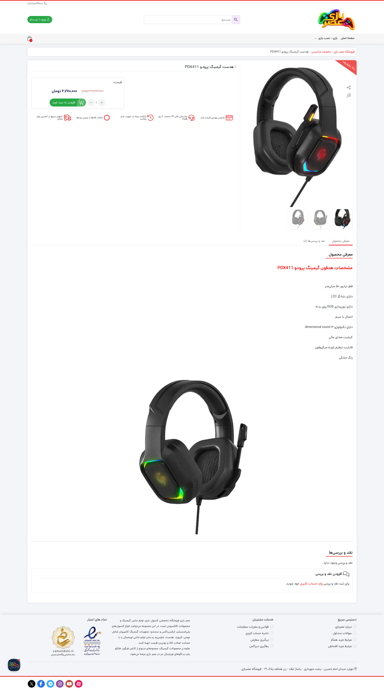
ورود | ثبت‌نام (38, 19)
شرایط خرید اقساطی (340, 646)
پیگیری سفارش (259, 640)
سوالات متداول (342, 633)
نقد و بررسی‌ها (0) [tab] (314, 241)
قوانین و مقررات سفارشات (253, 627)
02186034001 (35, 4)
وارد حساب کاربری (311, 583)
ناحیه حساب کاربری (257, 633)
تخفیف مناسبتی (321, 52)
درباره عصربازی (343, 627)
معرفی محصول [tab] (341, 241)
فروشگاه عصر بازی (344, 52)
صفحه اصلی (348, 38)
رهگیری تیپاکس (259, 646)
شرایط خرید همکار (341, 640)
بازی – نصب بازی (328, 38)
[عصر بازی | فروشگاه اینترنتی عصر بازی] (337, 20)
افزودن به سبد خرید (63, 102)
